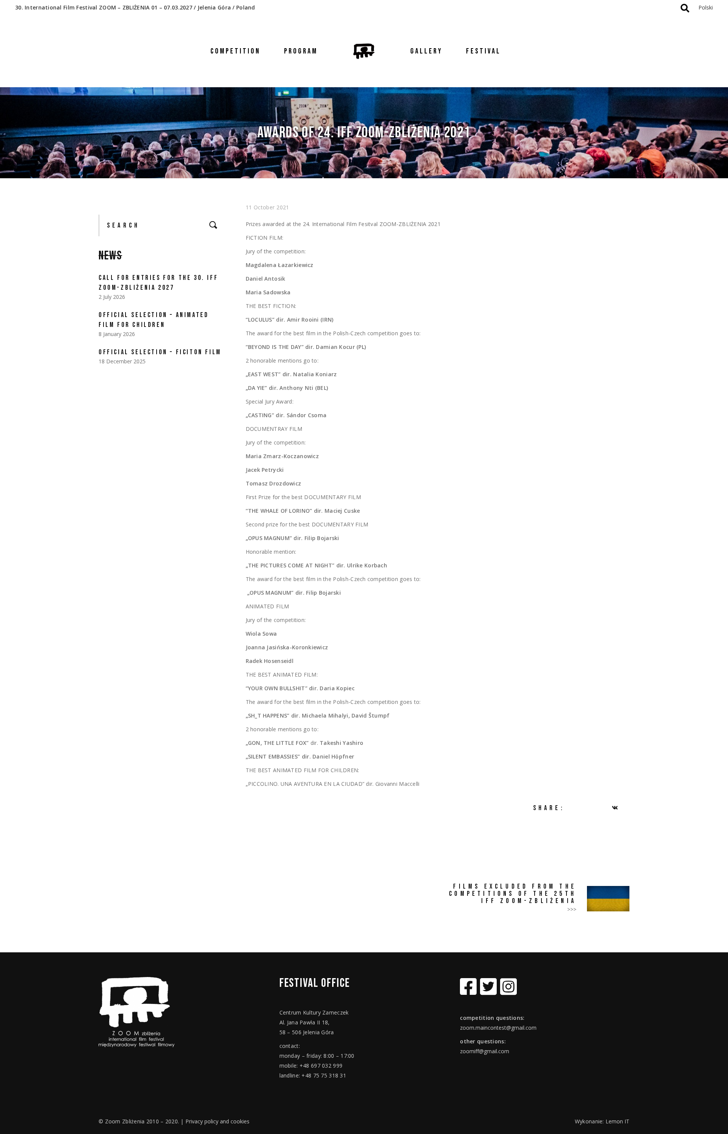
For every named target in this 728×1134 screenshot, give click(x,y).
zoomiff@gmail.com (484, 1051)
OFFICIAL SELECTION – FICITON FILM (160, 352)
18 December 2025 (122, 361)
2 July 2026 (112, 296)
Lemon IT (617, 1121)
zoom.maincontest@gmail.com (498, 1027)
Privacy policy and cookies (217, 1121)
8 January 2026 (117, 334)
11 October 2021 (267, 207)
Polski (705, 7)
